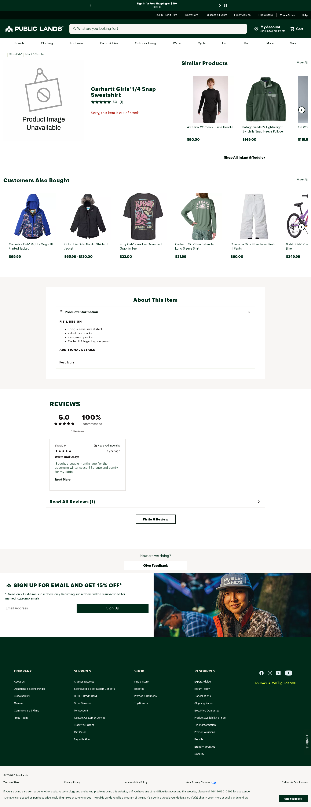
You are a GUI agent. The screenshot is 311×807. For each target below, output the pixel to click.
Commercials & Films (26, 710)
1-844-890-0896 (222, 791)
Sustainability (22, 696)
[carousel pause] (225, 5)
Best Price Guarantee (206, 710)
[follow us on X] (280, 673)
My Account (81, 710)
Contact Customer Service (89, 718)
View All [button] (302, 62)
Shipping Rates (203, 703)
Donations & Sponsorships (29, 689)
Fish (225, 43)
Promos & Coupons (145, 696)
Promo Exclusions (204, 732)
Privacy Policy (72, 782)
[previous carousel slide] (90, 5)
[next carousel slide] (220, 5)
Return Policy (202, 689)
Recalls (198, 739)
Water (177, 43)
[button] (301, 110)
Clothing (47, 43)
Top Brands (141, 703)
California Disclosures (295, 782)
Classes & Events (217, 15)
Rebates (139, 689)
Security (199, 754)
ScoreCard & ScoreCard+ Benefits (94, 689)
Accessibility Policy (136, 782)
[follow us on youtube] (288, 673)
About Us (19, 681)
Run (247, 43)
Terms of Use (11, 782)
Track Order (287, 15)
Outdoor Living (146, 43)
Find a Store (266, 15)
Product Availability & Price (210, 718)
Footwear (77, 43)
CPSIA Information (205, 725)
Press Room (21, 718)
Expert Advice (243, 15)
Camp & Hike (109, 43)
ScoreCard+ (192, 15)
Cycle (202, 43)
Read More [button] (66, 362)
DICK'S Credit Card (167, 15)
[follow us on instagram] (271, 673)
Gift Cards (80, 732)
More (270, 43)
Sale (293, 43)
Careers (18, 703)
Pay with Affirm (82, 739)
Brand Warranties (204, 747)
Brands (20, 43)
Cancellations (202, 696)
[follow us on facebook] (263, 673)
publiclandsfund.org (237, 797)
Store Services (82, 703)
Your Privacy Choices (198, 782)
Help (305, 15)
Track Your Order (84, 725)
